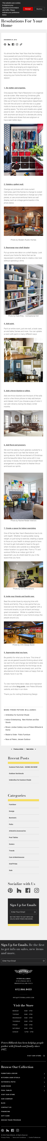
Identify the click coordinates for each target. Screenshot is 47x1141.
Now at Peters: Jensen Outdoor (17, 739)
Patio (11, 824)
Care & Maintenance (16, 857)
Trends (11, 851)
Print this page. (25, 44)
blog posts (21, 686)
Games (11, 844)
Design (11, 811)
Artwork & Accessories (17, 831)
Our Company (7, 1099)
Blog (3, 1103)
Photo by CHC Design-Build (23, 645)
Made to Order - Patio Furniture (17, 735)
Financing (5, 1111)
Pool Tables (13, 837)
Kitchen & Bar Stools (10, 1077)
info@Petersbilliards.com (23, 997)
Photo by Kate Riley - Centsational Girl (23, 316)
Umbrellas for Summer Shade (17, 715)
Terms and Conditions (19, 1137)
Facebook (27, 890)
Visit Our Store (34, 1056)
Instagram (17, 44)
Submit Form (34, 912)
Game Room (6, 1086)
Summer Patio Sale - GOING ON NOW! (23, 767)
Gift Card (5, 1116)
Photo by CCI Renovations (23, 589)
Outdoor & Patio (8, 1082)
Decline (39, 9)
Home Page (23, 973)
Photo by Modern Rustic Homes (23, 240)
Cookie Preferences (34, 1137)
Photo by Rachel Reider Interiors (23, 521)
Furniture (12, 804)
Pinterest (5, 44)
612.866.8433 (23, 989)
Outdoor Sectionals (16, 773)
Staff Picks (13, 864)
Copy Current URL (21, 44)
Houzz (9, 44)
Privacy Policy (5, 1137)
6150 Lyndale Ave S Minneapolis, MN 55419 (23, 981)
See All (44, 1073)
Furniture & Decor (9, 1073)
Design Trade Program (11, 1120)
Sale (10, 870)
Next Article (29, 749)
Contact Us (6, 1107)
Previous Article (18, 749)
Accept (28, 9)
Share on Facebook (13, 44)
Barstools (12, 818)
